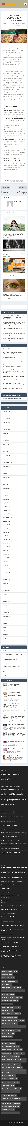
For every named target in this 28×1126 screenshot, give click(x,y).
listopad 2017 (6, 605)
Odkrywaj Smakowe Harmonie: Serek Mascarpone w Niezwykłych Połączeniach (13, 705)
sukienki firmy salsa (8, 1085)
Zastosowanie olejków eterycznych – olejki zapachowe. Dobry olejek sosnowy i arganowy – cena (14, 716)
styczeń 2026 (6, 418)
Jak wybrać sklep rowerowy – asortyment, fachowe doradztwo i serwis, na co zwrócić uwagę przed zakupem (14, 324)
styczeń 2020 (6, 546)
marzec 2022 (6, 488)
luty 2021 (5, 503)
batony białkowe (7, 974)
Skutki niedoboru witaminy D (15, 748)
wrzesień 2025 (6, 429)
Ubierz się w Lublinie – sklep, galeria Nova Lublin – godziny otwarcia (14, 938)
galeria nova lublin (8, 994)
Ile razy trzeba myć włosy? (8, 821)
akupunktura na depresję (9, 971)
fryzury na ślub (6, 984)
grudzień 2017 (6, 601)
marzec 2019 (6, 557)
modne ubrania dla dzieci (9, 1017)
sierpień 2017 (6, 616)
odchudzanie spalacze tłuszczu (11, 1040)
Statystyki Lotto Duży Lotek (10, 1082)
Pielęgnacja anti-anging (7, 804)
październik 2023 (7, 462)
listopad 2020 (6, 514)
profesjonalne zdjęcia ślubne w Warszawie (11, 1060)
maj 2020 (5, 535)
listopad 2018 (6, 572)
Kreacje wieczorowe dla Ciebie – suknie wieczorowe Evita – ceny (14, 756)
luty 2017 (5, 638)
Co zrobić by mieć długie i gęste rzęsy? (14, 118)
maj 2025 (5, 433)
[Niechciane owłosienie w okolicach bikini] (14, 36)
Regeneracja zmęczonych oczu (12, 129)
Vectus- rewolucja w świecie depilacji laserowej (13, 253)
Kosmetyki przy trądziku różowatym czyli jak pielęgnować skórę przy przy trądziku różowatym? (13, 234)
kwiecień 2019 (6, 554)
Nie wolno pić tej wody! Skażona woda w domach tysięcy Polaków (16, 733)
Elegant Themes (19, 1122)
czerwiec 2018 (6, 579)
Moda (4, 650)
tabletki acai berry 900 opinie (10, 1092)
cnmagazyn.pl (14, 23)
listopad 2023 (6, 459)
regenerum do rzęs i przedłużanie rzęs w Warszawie (13, 1071)
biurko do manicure (8, 978)
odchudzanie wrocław (9, 1043)
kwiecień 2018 (6, 587)
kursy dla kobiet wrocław (10, 1000)
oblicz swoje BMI (7, 1036)
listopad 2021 (6, 492)
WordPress (17, 1124)
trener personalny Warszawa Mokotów (11, 1099)
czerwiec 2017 (6, 623)
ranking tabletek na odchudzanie (12, 1067)
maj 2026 (5, 415)
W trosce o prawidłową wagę (13, 398)
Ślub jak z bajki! (5, 888)
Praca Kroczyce (6, 1053)
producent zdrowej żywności (11, 1056)
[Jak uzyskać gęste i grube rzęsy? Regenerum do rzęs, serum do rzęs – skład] (14, 285)
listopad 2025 (6, 426)
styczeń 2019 (6, 565)
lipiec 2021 (5, 495)
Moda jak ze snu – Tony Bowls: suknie (11, 909)
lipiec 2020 (5, 528)
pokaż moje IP (18, 1050)
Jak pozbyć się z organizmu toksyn (12, 275)
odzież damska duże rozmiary (10, 1046)
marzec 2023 (6, 477)
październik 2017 (7, 609)
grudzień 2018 (6, 568)
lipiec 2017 (5, 620)
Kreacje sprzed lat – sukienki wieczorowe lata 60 (14, 867)
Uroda (9, 25)
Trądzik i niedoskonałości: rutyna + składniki (12, 667)
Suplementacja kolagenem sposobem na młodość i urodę (12, 778)
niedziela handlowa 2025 (9, 357)
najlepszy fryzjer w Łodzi (9, 1023)
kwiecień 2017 (6, 631)
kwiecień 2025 (6, 437)
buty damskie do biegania (9, 981)
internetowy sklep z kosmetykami (12, 997)
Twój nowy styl (5, 892)
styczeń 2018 (6, 598)
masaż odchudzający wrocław (11, 1007)
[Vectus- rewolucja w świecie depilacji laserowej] (14, 245)
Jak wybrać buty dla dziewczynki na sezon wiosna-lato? (12, 950)
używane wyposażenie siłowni (10, 1106)
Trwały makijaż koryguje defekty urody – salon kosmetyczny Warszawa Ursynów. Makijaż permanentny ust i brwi (13, 794)
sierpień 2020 (6, 524)
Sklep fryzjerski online (8, 1075)
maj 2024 (5, 451)
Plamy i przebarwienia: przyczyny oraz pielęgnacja (13, 655)
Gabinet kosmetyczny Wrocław (11, 987)
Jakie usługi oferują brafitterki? (9, 942)
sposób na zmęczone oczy (9, 1079)
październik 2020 (7, 517)
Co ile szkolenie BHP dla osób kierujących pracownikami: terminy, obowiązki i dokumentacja (13, 317)
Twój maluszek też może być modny (10, 884)
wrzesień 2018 (6, 576)
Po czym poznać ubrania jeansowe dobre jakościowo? (12, 901)
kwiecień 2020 (6, 539)
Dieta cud (3, 808)
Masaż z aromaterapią (10, 149)
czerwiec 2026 (6, 411)
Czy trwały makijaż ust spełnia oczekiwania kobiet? (16, 725)
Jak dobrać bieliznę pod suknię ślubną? (11, 946)
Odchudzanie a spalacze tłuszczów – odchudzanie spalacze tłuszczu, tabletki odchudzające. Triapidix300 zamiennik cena (12, 788)
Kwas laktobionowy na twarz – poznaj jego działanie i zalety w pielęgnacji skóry (14, 365)
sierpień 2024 (6, 448)
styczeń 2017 (6, 642)
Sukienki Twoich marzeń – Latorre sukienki (12, 925)
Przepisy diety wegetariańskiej (11, 1064)
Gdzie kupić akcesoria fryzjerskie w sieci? (13, 376)
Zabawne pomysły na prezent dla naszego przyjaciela (12, 929)
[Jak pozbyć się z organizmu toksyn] (14, 265)
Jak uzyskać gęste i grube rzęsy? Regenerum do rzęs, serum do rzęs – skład (13, 296)
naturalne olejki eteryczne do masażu (13, 1027)
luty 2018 (5, 594)
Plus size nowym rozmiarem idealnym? (11, 877)
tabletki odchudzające (9, 1095)
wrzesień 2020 (6, 521)
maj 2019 (5, 550)
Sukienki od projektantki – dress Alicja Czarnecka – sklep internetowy (11, 917)
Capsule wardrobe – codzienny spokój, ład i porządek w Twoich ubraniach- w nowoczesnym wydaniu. (13, 872)
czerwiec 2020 (6, 532)
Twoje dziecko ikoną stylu (8, 913)
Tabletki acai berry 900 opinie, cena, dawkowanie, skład (10, 853)
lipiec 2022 (5, 481)
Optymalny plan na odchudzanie (12, 139)
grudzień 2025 (6, 422)
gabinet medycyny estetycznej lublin (13, 991)
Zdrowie (5, 675)
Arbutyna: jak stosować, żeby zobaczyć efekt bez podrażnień (13, 329)
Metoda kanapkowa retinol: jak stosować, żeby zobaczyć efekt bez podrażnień (14, 334)
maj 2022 (5, 484)
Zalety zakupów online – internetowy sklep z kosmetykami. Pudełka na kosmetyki (12, 694)
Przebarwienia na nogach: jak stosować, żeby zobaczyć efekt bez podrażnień (13, 339)
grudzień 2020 (6, 510)
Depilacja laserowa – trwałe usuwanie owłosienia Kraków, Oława (12, 353)
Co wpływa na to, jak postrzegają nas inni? (13, 684)
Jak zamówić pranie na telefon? (16, 741)
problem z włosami (18, 1053)
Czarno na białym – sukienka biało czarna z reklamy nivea (12, 896)
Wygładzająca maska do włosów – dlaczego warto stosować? (12, 817)
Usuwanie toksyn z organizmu (11, 1103)
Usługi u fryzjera (5, 783)
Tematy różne (6, 663)
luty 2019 (5, 561)
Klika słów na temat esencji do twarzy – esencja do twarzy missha (13, 844)
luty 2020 (5, 543)
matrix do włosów (7, 1010)
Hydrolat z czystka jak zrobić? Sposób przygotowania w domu (13, 389)
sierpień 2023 (6, 466)
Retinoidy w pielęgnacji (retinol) (11, 659)
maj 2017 (5, 627)
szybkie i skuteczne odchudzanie (11, 1088)
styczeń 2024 (6, 455)
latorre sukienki (7, 1004)
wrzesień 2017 (6, 612)
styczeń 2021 (6, 506)
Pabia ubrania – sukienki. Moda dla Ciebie (12, 881)
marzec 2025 (6, 440)
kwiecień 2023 (6, 473)
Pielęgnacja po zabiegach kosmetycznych (14, 379)
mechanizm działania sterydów (11, 1014)
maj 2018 (5, 583)
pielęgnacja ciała (7, 1050)
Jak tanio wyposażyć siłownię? (9, 825)
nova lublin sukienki (8, 1033)
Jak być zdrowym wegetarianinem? (10, 836)
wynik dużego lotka (8, 1109)
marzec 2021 (6, 499)
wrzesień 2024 (6, 444)
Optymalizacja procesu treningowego (13, 361)
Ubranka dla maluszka (7, 934)
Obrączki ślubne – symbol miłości (11, 348)
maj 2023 (5, 470)
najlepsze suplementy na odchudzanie (13, 1020)
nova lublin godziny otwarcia (11, 1030)
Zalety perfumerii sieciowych (9, 829)
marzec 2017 (6, 634)
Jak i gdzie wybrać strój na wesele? (10, 921)
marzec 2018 (6, 590)
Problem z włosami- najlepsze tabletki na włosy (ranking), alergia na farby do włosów (13, 800)
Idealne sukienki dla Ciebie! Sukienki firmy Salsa (13, 905)
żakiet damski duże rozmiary (10, 1113)
